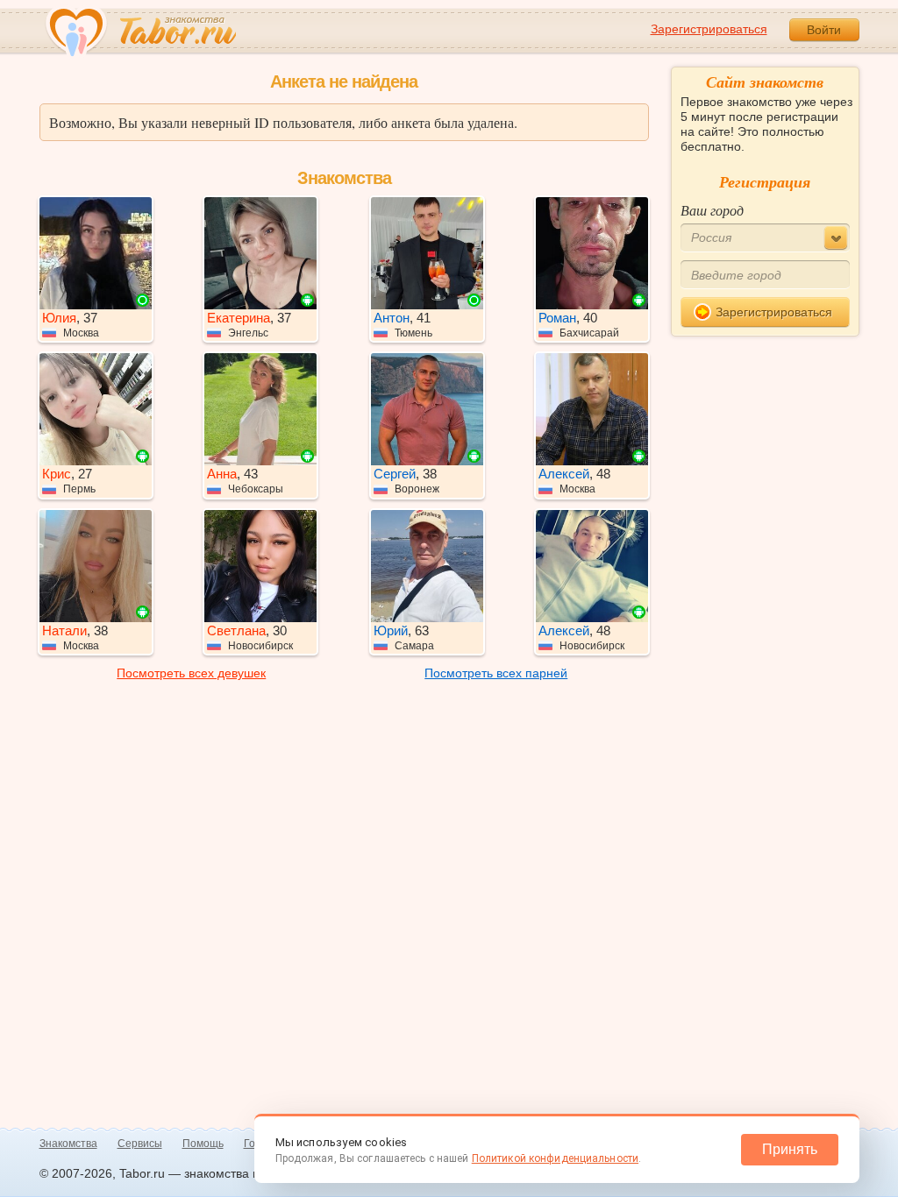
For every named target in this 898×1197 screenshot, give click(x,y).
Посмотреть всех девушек (191, 673)
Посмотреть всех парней (495, 673)
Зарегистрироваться (709, 29)
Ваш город (712, 210)
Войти (824, 30)
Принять (789, 1149)
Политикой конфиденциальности (555, 1158)
